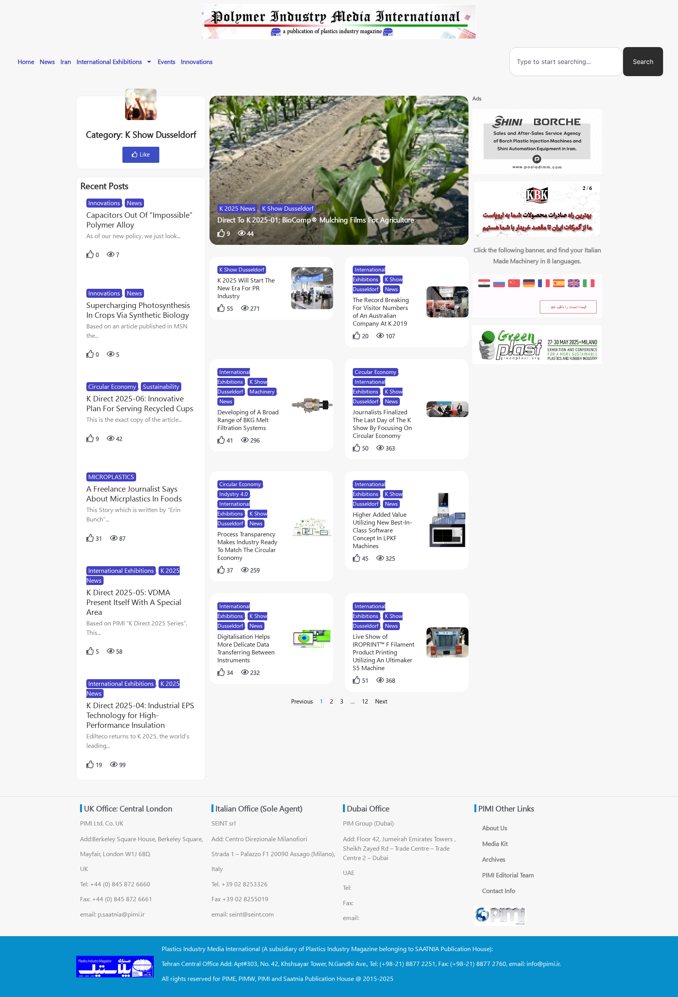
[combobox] (566, 61)
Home (26, 61)
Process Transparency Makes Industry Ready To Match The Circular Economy (247, 545)
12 (365, 701)
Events (166, 61)
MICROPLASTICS (111, 476)
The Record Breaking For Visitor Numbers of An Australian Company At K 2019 (381, 311)
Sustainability (161, 386)
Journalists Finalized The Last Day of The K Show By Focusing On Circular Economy (382, 423)
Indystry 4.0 (233, 494)
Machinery (262, 391)
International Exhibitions (109, 61)
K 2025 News (237, 208)
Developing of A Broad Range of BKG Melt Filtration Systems (248, 420)
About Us (494, 828)
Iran (65, 61)
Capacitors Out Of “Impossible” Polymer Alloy (139, 219)
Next (381, 701)
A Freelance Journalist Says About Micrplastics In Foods (134, 493)
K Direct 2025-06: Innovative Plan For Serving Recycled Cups (139, 403)
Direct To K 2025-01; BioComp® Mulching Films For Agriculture (315, 219)
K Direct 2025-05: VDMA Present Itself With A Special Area (133, 602)
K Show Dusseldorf (287, 208)
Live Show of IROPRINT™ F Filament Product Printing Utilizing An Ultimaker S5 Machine (383, 652)
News (47, 61)
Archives (493, 859)
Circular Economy (112, 386)
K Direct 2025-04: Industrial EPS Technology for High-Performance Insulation (140, 715)
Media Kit (495, 843)
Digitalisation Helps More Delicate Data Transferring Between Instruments (246, 648)
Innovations (197, 61)
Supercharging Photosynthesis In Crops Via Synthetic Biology (138, 309)
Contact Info (498, 890)
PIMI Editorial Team (508, 875)
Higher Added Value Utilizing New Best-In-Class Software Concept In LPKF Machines (382, 530)
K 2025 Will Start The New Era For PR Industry (246, 288)
